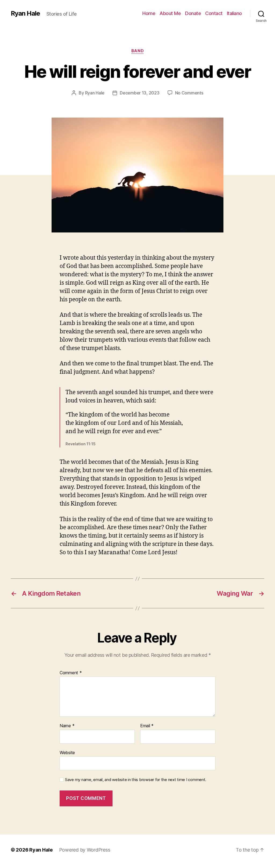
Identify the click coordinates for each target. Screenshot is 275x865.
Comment (71, 672)
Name (67, 725)
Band (137, 50)
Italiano (234, 13)
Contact (214, 13)
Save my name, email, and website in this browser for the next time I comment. (135, 779)
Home (148, 13)
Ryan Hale (25, 13)
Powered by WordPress (84, 850)
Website (67, 752)
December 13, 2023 (139, 93)
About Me (170, 13)
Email (147, 725)
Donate (193, 13)
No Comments (189, 93)
